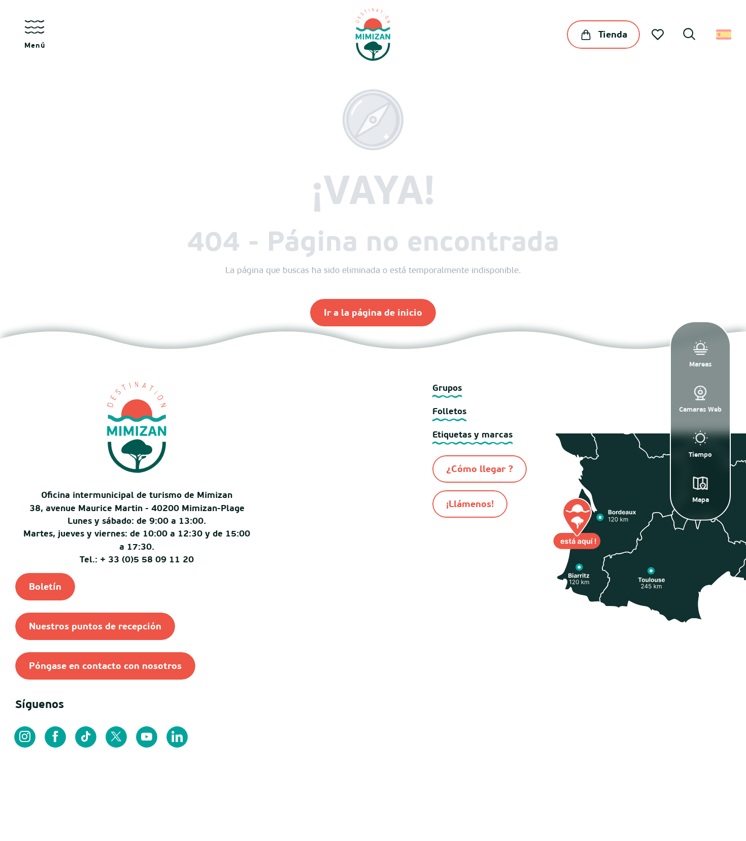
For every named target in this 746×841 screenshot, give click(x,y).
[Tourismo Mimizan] (372, 34)
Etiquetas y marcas (472, 434)
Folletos (449, 411)
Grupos (447, 387)
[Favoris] (658, 34)
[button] (689, 35)
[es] (724, 34)
